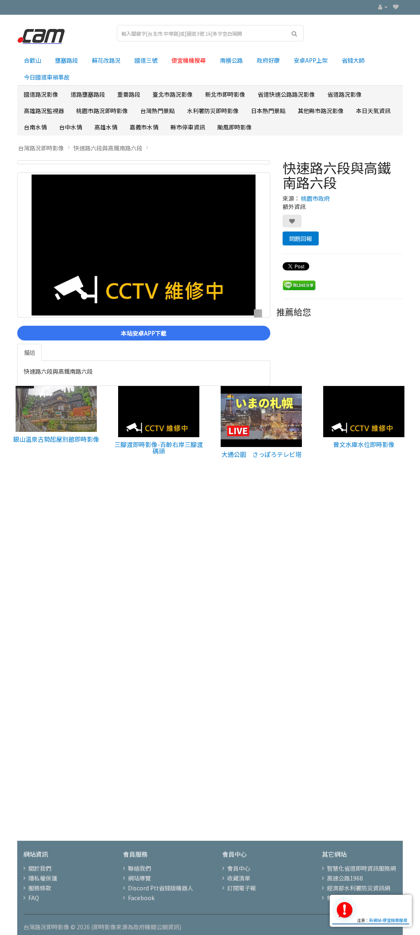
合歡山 (32, 60)
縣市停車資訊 (188, 127)
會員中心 (238, 868)
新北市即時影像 (225, 94)
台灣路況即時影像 (41, 148)
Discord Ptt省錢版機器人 (160, 888)
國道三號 (146, 60)
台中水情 (70, 127)
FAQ (33, 898)
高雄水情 (105, 127)
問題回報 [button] (300, 238)
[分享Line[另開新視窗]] (299, 284)
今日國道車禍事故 (47, 77)
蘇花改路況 (106, 60)
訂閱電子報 (241, 888)
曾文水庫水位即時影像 (364, 444)
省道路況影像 (344, 94)
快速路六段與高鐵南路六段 (107, 148)
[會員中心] (383, 6)
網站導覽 (139, 878)
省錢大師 (353, 60)
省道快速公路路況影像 (286, 94)
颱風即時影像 (234, 127)
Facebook (141, 898)
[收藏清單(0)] (396, 6)
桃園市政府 (315, 198)
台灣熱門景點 (157, 111)
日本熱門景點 (268, 111)
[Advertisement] (210, 585)
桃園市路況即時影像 (102, 111)
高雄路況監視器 (44, 111)
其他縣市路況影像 (321, 111)
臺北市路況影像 (173, 94)
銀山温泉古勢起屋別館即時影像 (56, 439)
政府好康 (268, 60)
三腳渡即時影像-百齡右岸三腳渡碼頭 (158, 448)
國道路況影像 (41, 94)
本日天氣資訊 (373, 111)
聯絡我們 (139, 868)
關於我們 (39, 868)
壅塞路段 (66, 60)
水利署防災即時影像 (213, 111)
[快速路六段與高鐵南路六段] (143, 162)
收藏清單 (238, 878)
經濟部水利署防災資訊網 (358, 888)
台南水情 (35, 127)
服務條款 (39, 888)
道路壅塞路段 (88, 94)
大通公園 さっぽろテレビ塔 (261, 454)
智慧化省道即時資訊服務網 (361, 868)
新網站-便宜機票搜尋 (388, 920)
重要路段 (128, 94)
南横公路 (231, 60)
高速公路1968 (345, 878)
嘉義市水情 (144, 127)
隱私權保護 (42, 878)
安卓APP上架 (311, 60)
